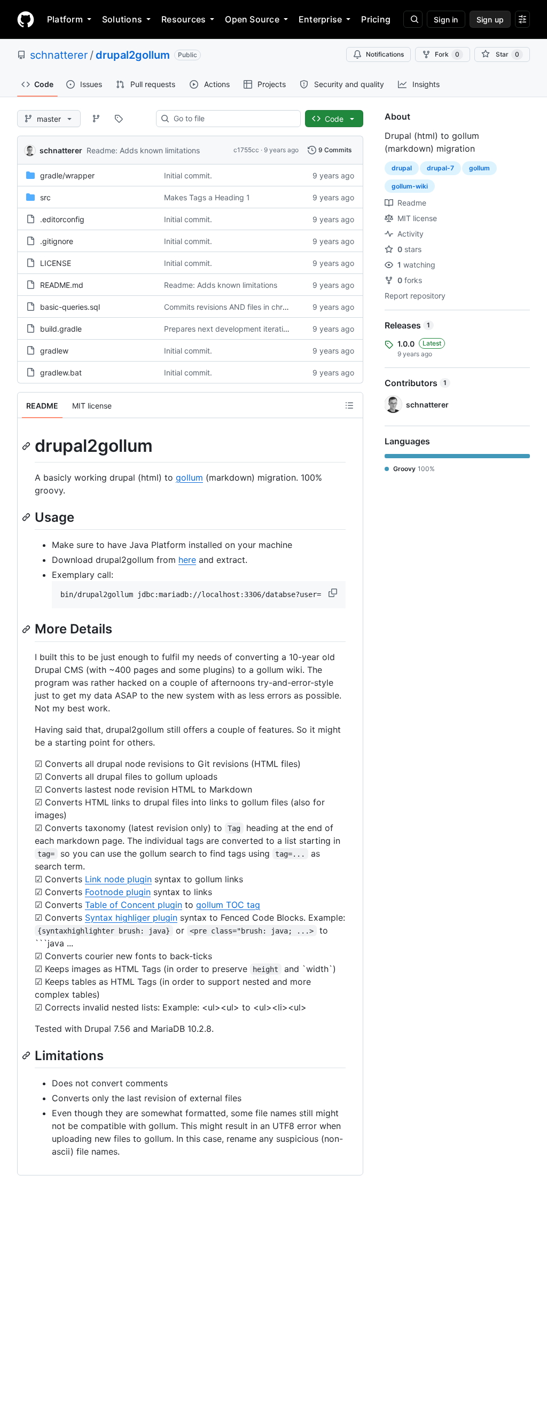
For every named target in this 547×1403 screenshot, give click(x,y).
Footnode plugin (118, 892)
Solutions (122, 19)
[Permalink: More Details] (27, 629)
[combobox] (233, 119)
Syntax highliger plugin (131, 917)
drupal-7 (440, 168)
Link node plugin (118, 879)
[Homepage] (25, 19)
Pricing (375, 19)
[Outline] (349, 405)
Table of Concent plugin (133, 904)
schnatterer (59, 55)
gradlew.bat (61, 372)
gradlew (54, 350)
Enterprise (320, 19)
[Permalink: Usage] (27, 517)
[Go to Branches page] (96, 118)
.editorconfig (62, 219)
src (45, 197)
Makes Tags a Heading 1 (207, 197)
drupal (402, 168)
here (187, 559)
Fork (447, 54)
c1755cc (246, 150)
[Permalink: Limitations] (27, 1055)
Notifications (385, 54)
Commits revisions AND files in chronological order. (252, 306)
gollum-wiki (410, 186)
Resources (183, 19)
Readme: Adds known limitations (143, 150)
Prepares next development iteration (228, 328)
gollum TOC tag (228, 904)
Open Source (252, 19)
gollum (189, 477)
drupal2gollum (133, 55)
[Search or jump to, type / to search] (413, 19)
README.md (61, 284)
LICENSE (55, 263)
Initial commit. (188, 175)
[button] (333, 592)
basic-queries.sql (70, 306)
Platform (65, 19)
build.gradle (61, 328)
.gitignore (56, 241)
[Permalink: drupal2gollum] (27, 445)
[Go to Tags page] (118, 118)
